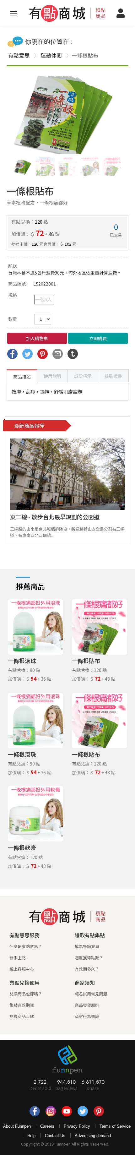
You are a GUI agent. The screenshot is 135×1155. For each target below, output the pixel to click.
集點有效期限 (21, 1005)
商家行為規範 (87, 1016)
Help (31, 1135)
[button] (114, 115)
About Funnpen (17, 1126)
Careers (47, 1126)
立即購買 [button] (98, 338)
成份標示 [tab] (83, 376)
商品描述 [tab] (22, 376)
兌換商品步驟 (21, 1016)
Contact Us (55, 1135)
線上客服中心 (21, 969)
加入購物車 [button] (37, 338)
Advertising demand (93, 1135)
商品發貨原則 (87, 1005)
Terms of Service (115, 1126)
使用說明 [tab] (52, 376)
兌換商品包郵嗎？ (25, 994)
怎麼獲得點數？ (89, 958)
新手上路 (17, 958)
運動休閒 (51, 55)
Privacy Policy (77, 1126)
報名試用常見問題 (91, 994)
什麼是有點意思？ (25, 946)
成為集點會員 (87, 946)
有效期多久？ (87, 969)
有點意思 (19, 55)
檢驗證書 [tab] (113, 376)
